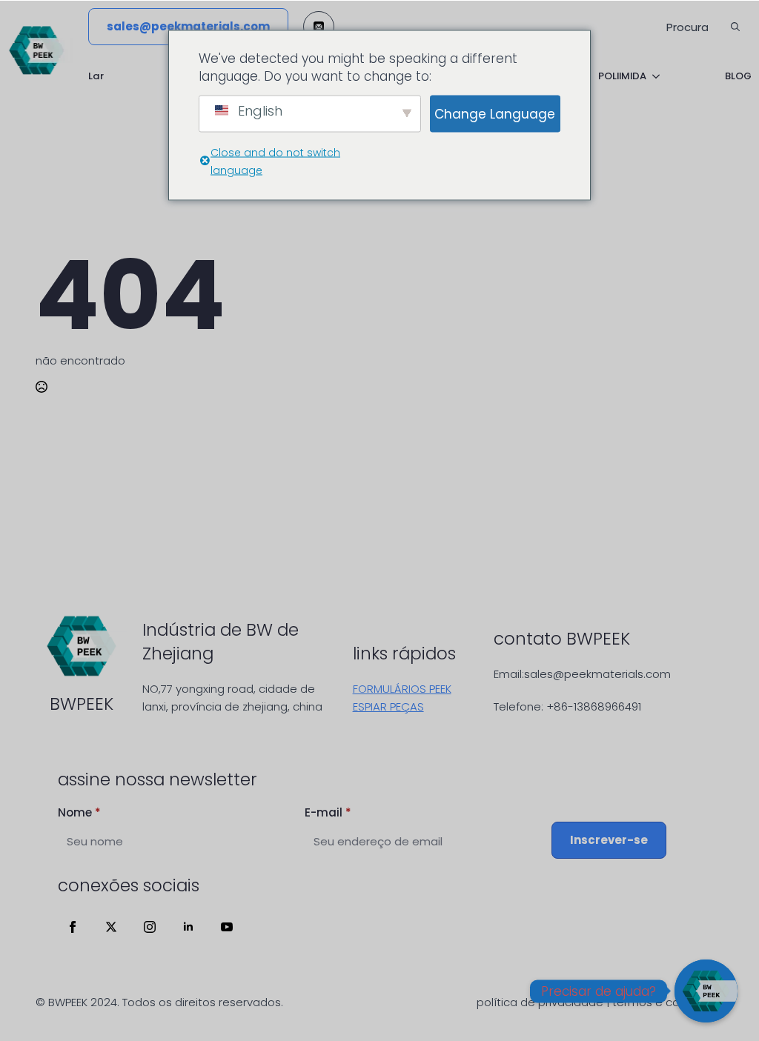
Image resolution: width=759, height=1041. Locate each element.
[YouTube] (227, 927)
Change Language (494, 113)
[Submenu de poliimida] (653, 76)
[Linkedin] (188, 927)
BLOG (738, 76)
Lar (96, 76)
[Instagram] (150, 927)
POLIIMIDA (622, 76)
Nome (79, 812)
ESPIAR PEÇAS (388, 706)
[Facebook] (72, 927)
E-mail (328, 812)
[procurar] (735, 26)
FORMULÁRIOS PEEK (402, 688)
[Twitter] (111, 927)
